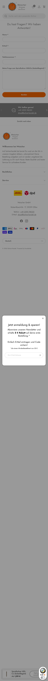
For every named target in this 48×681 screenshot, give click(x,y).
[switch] (43, 677)
